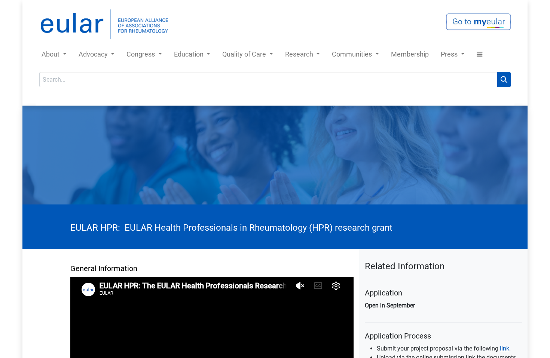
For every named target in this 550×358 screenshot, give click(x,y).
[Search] (504, 79)
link (504, 348)
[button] (479, 55)
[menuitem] (410, 55)
